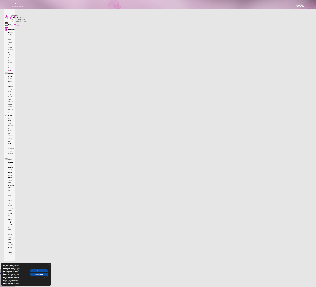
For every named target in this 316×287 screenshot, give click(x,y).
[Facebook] (297, 6)
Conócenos (14, 15)
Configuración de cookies (39, 278)
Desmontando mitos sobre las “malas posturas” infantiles (11, 76)
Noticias (14, 24)
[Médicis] (17, 5)
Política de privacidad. (13, 283)
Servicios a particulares (18, 19)
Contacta (15, 26)
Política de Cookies (13, 277)
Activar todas (39, 271)
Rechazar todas (39, 274)
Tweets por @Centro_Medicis (14, 32)
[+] (10, 70)
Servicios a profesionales (19, 21)
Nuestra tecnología (17, 17)
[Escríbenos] (303, 6)
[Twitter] (300, 6)
